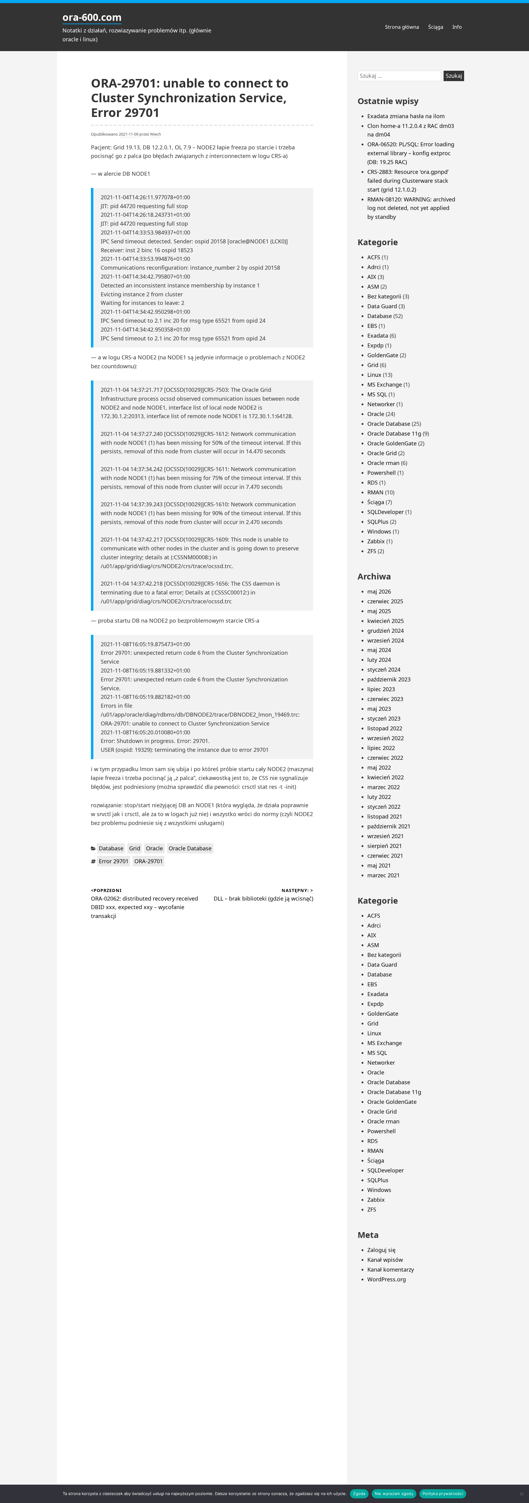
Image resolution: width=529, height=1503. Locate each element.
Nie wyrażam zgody (394, 1493)
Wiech (155, 134)
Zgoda (359, 1493)
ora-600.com (92, 17)
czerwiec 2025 (385, 601)
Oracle (154, 848)
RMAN (375, 492)
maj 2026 (379, 591)
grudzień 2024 (385, 630)
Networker (381, 404)
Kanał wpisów (385, 1259)
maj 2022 (379, 767)
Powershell (381, 472)
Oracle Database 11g (394, 433)
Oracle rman (383, 463)
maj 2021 (379, 865)
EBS (372, 325)
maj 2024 (379, 650)
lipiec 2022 (381, 747)
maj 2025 (379, 611)
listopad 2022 (384, 728)
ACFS (373, 257)
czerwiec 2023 (385, 699)
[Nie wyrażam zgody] (521, 1494)
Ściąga (435, 27)
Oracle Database (190, 848)
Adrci (374, 267)
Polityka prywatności (442, 1493)
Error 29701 (114, 861)
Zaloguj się (381, 1250)
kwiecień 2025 (385, 620)
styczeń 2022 (383, 806)
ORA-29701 (148, 861)
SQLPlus (377, 521)
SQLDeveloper (385, 511)
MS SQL (377, 394)
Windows (379, 531)
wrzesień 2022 (385, 738)
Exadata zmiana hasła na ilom (406, 116)
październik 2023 (389, 679)
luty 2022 (379, 796)
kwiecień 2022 (385, 777)
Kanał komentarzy (390, 1269)
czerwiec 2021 (385, 855)
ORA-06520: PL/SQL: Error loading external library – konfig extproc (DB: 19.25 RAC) (410, 153)
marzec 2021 (383, 875)
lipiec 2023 (381, 689)
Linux (374, 374)
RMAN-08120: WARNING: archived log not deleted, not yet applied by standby (411, 208)
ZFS (371, 551)
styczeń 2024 (383, 669)
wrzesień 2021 (385, 836)
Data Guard (382, 306)
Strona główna (402, 27)
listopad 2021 (384, 816)
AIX (371, 276)
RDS (372, 482)
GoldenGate (382, 355)
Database (111, 848)
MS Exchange (384, 384)
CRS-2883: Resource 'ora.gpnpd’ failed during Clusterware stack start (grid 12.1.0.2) (407, 180)
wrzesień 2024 (385, 640)
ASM (373, 286)
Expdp (375, 345)
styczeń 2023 (383, 718)
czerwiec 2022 (385, 757)
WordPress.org (386, 1279)
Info (457, 27)
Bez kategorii (384, 296)
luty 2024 (379, 659)
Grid (134, 848)
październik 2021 (389, 826)
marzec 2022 (383, 787)
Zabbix (376, 541)
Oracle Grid (382, 453)
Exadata (377, 335)
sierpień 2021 (384, 845)
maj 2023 (379, 708)
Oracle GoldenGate (392, 443)
